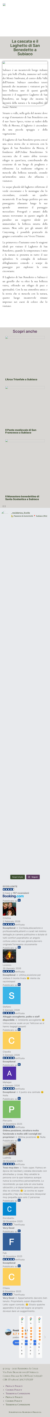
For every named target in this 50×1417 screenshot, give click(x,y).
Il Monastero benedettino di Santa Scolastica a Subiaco (22, 498)
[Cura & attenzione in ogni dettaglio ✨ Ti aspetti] (37, 814)
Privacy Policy (14, 1386)
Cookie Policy (14, 1389)
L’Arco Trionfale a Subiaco (21, 379)
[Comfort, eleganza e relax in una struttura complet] (12, 678)
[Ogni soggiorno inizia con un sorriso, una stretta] (37, 555)
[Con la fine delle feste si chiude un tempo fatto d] (37, 654)
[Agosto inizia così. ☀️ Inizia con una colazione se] (12, 560)
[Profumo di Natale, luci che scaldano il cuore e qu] (12, 805)
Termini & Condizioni (18, 1393)
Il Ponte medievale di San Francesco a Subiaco (20, 431)
